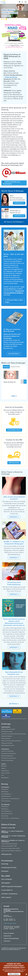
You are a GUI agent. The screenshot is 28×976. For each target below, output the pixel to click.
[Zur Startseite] (3, 2)
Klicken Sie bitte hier (11, 77)
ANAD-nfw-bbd (9, 923)
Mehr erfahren (14, 974)
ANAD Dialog (17, 712)
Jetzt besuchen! (6, 716)
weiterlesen (18, 203)
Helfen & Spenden (7, 711)
